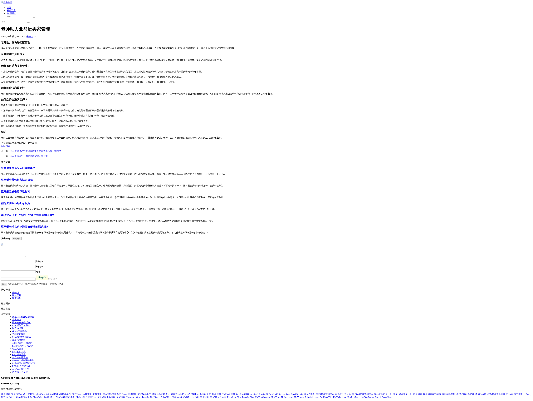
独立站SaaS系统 (20, 372)
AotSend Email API (259, 394)
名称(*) (39, 261)
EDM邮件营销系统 (21, 366)
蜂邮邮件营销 (448, 394)
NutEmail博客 (228, 394)
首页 (9, 7)
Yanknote (130, 397)
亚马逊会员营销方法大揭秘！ (18, 179)
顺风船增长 (49, 397)
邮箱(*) (39, 266)
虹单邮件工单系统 (21, 325)
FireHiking (155, 397)
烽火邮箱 (5, 394)
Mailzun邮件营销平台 (86, 397)
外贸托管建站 (192, 394)
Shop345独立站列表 (21, 337)
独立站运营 (205, 394)
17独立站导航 (19, 334)
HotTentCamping (262, 397)
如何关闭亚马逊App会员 (15, 203)
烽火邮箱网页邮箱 (432, 394)
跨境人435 (177, 397)
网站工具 (11, 10)
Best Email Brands (294, 394)
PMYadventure (339, 397)
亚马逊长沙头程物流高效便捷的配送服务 (25, 226)
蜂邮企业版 (480, 394)
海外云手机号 (381, 394)
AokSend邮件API (20, 369)
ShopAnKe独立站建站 (22, 346)
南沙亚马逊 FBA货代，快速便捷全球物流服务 (28, 215)
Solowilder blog (312, 397)
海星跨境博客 (19, 340)
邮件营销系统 (19, 351)
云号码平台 (16, 394)
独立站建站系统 (20, 357)
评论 (4, 284)
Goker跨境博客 (19, 331)
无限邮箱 (97, 394)
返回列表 (5, 146)
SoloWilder (166, 397)
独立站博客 (17, 328)
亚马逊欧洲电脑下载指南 (15, 191)
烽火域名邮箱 (415, 394)
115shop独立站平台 (22, 397)
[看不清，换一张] (42, 277)
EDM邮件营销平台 (325, 394)
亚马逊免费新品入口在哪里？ (18, 168)
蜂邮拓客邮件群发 (465, 394)
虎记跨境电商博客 (106, 397)
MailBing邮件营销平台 (23, 360)
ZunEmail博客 (242, 394)
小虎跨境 (16, 319)
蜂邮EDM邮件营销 (21, 322)
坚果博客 (120, 397)
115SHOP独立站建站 (22, 343)
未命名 (30, 36)
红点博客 (216, 394)
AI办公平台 (309, 394)
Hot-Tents (275, 397)
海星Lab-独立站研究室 (23, 316)
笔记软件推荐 (144, 394)
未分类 (15, 292)
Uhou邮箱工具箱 (514, 394)
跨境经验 (11, 13)
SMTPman (76, 394)
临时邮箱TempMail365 (34, 394)
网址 (38, 271)
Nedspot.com (287, 397)
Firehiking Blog (234, 397)
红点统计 (187, 397)
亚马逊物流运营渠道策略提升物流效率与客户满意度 (35, 151)
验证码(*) (52, 279)
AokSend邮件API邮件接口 (58, 394)
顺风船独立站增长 (161, 394)
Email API (349, 394)
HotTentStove (353, 397)
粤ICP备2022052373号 (11, 389)
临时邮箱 (87, 394)
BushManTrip (326, 397)
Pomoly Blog (248, 397)
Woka (138, 397)
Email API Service (277, 394)
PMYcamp (299, 397)
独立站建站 (17, 349)
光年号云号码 (219, 397)
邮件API (339, 394)
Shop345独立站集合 (65, 397)
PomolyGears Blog (383, 397)
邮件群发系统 (19, 354)
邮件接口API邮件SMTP (23, 363)
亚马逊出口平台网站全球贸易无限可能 (29, 156)
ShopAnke (37, 397)
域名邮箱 (403, 394)
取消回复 (17, 239)
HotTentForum (367, 397)
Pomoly (145, 397)
